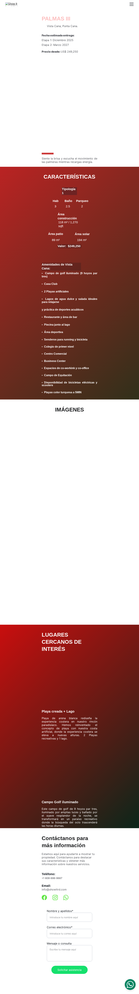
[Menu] (132, 4)
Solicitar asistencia (69, 970)
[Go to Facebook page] (44, 897)
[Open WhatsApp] (130, 984)
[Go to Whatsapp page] (65, 897)
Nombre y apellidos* (60, 911)
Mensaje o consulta (59, 943)
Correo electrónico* (59, 927)
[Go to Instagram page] (55, 897)
